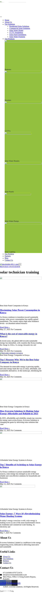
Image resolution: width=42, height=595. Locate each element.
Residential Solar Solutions (19, 26)
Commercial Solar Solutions (19, 28)
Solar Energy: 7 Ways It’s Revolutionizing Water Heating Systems (20, 514)
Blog (6, 258)
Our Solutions (10, 24)
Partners (8, 256)
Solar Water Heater (16, 30)
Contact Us (9, 260)
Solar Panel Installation (17, 35)
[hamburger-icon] (1, 16)
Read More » (5, 327)
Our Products (9, 39)
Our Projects (9, 254)
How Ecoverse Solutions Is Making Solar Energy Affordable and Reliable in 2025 (19, 412)
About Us (8, 22)
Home (7, 20)
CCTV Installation (16, 32)
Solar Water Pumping (17, 37)
